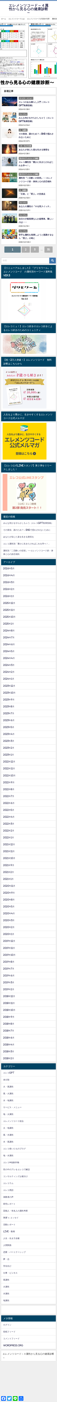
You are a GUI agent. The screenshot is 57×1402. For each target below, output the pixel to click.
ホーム (3, 19)
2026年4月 (9, 575)
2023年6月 (8, 720)
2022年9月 (8, 782)
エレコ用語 (8, 1190)
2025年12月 (9, 603)
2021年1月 (8, 879)
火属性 (6, 1287)
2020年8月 (9, 900)
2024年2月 (8, 672)
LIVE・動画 (9, 1231)
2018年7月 (8, 1031)
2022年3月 (8, 824)
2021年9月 (8, 865)
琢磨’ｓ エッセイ (11, 1218)
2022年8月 (8, 789)
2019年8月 (8, 962)
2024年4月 (9, 658)
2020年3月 (8, 920)
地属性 (6, 1300)
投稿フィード (9, 1332)
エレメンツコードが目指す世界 (38, 19)
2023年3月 (8, 741)
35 (48, 249)
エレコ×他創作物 (11, 1162)
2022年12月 (9, 762)
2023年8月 (8, 706)
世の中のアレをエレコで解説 (16, 1169)
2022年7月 (8, 796)
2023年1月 (8, 755)
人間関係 (7, 1245)
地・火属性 (8, 1114)
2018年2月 (8, 1058)
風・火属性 (8, 1093)
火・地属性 (8, 1128)
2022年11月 (9, 768)
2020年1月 (8, 934)
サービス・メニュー (12, 1107)
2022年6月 (8, 803)
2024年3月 (8, 665)
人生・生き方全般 (11, 1238)
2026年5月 (8, 568)
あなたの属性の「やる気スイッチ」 (35, 206)
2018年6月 (8, 1038)
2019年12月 (9, 941)
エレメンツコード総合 (13, 1121)
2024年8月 (9, 631)
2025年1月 (8, 624)
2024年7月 (8, 637)
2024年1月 (8, 679)
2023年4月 (8, 734)
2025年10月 (9, 617)
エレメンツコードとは (16, 19)
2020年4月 (9, 913)
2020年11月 (9, 886)
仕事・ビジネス (10, 1273)
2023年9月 (8, 700)
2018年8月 (8, 1024)
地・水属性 (8, 1155)
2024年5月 (8, 651)
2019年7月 (8, 969)
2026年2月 (8, 589)
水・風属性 (8, 1142)
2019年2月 (8, 989)
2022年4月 (8, 817)
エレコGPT (8, 1073)
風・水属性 (8, 1135)
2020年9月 (9, 893)
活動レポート (9, 1225)
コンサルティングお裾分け (15, 1176)
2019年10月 (9, 955)
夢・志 (6, 1259)
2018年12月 (9, 996)
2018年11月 (9, 1003)
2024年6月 (9, 644)
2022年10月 (9, 775)
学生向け (7, 1266)
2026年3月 (8, 582)
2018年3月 (8, 1051)
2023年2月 (8, 748)
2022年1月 (8, 837)
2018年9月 (8, 1017)
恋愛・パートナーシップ (14, 1252)
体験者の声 (8, 1197)
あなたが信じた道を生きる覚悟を (34, 150)
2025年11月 (9, 610)
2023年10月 (9, 693)
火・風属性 (8, 1087)
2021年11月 (9, 851)
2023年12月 (9, 686)
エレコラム (8, 1183)
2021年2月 (8, 872)
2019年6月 (8, 976)
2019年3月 (8, 982)
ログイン (7, 1325)
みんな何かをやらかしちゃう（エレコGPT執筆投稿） (28, 523)
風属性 (6, 1280)
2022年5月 (8, 810)
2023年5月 (8, 727)
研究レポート (9, 1204)
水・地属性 (8, 1100)
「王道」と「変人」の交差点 (32, 194)
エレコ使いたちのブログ (14, 1149)
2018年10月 (9, 1010)
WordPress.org (13, 1345)
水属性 (6, 1294)
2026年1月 (8, 596)
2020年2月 (8, 927)
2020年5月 (8, 907)
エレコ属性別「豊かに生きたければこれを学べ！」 (26, 544)
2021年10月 (9, 858)
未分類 (6, 1080)
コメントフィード (11, 1339)
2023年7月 (8, 713)
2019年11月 (9, 948)
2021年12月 (9, 844)
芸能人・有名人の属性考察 (15, 1211)
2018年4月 (8, 1045)
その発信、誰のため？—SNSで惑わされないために (26, 530)
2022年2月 (8, 831)
